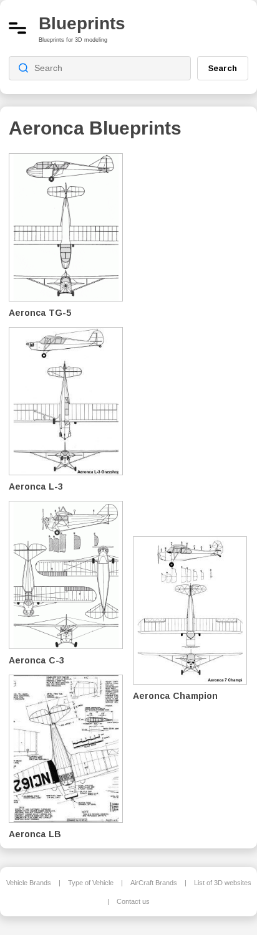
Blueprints (82, 23)
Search (222, 68)
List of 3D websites (222, 882)
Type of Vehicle (91, 882)
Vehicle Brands (28, 882)
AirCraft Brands (153, 882)
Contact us (133, 901)
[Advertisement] (195, 336)
